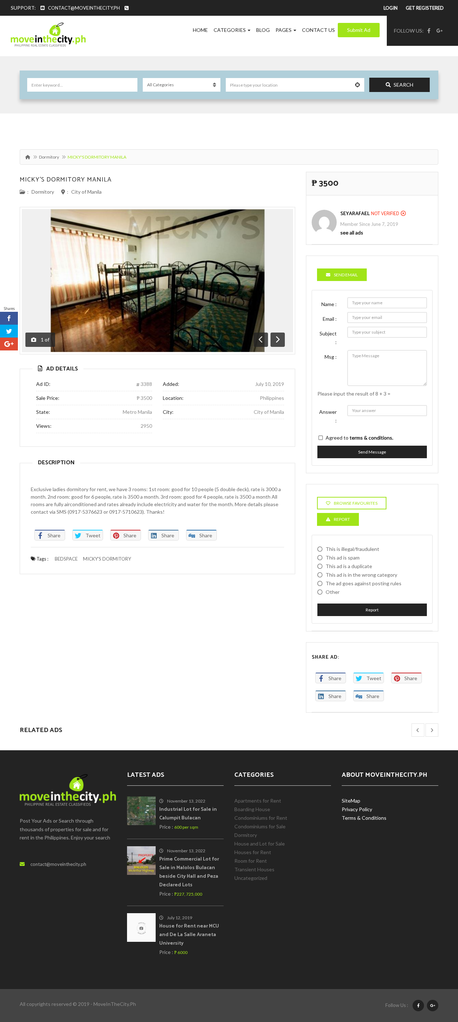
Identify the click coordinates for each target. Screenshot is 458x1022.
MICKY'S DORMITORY (107, 559)
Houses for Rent (252, 852)
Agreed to (359, 438)
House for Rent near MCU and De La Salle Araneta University (189, 935)
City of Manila (86, 192)
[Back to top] (435, 977)
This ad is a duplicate (349, 566)
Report (372, 609)
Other (333, 592)
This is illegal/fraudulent (352, 549)
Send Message (372, 452)
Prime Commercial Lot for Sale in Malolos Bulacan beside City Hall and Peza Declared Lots (189, 872)
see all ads (351, 232)
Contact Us (318, 30)
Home (200, 30)
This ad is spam (343, 557)
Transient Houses (254, 869)
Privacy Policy (357, 809)
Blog (263, 30)
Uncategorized (250, 878)
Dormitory (49, 157)
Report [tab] (342, 519)
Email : (330, 319)
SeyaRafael (355, 214)
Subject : (328, 337)
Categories (230, 30)
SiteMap (351, 801)
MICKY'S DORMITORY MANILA (66, 179)
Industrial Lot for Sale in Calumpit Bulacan (188, 813)
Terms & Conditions (364, 818)
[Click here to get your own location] (357, 85)
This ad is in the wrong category (361, 575)
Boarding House (252, 809)
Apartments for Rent (257, 801)
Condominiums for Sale (260, 826)
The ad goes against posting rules (363, 583)
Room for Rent (250, 861)
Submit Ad (358, 30)
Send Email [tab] (346, 274)
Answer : (328, 416)
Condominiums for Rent (260, 818)
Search (403, 85)
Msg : (331, 357)
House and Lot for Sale (259, 844)
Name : (329, 304)
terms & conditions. (371, 438)
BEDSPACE (66, 559)
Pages (284, 30)
